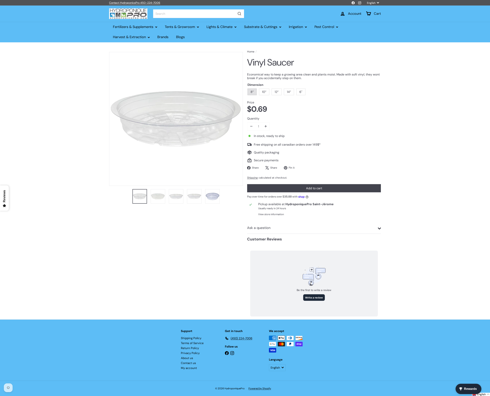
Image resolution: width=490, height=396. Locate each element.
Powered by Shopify (259, 388)
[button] (481, 394)
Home (250, 51)
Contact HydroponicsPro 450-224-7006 (134, 2)
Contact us (188, 363)
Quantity (253, 118)
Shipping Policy (191, 338)
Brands (162, 37)
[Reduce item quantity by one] (251, 126)
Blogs (180, 37)
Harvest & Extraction (130, 37)
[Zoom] (176, 119)
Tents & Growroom (180, 27)
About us (187, 358)
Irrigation (296, 27)
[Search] (239, 13)
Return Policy (190, 348)
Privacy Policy (190, 353)
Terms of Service (192, 343)
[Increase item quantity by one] (265, 126)
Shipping (252, 177)
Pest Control (324, 27)
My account (189, 368)
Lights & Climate (220, 27)
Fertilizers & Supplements (133, 27)
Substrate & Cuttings (261, 27)
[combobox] (198, 13)
